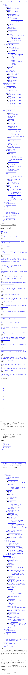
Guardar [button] (14, 672)
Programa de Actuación (13, 8)
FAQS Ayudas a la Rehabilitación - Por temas (17, 198)
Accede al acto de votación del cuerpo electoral (17, 20)
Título (2, 231)
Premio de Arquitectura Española (16, 536)
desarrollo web (4, 466)
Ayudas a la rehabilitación (14, 188)
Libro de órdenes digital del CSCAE (16, 570)
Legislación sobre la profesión (15, 561)
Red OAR (8, 185)
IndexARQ (10, 137)
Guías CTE (10, 163)
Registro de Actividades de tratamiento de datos (16, 463)
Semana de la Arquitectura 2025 (15, 547)
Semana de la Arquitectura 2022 (15, 551)
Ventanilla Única (6, 216)
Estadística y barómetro (11, 90)
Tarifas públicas (12, 152)
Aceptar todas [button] (4, 657)
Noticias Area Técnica (16, 38)
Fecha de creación (5, 232)
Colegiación (11, 119)
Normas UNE (11, 165)
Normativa (8, 160)
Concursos (10, 155)
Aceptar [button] (3, 666)
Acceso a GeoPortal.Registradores (14, 147)
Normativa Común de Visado (12, 543)
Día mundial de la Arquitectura (10, 92)
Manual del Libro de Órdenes (17, 572)
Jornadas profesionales (13, 183)
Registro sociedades (10, 219)
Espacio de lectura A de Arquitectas (19, 527)
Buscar (2, 223)
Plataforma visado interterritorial (12, 126)
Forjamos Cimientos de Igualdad (18, 526)
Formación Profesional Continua (13, 604)
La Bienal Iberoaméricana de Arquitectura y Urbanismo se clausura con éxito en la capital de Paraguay (14, 277)
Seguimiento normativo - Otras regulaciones (14, 169)
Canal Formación (12, 175)
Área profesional (7, 110)
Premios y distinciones (11, 71)
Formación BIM (12, 182)
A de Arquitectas (12, 57)
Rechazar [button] (9, 666)
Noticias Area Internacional (17, 36)
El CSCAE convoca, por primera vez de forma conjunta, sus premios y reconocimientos (13, 312)
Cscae (4, 443)
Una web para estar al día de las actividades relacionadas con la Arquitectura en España (14, 369)
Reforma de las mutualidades (11, 69)
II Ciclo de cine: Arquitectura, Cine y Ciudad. (10, 294)
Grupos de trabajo (12, 13)
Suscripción (13, 156)
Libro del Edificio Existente (14, 145)
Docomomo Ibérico (10, 211)
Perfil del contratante (13, 11)
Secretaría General (12, 30)
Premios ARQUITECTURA (14, 73)
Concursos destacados (16, 159)
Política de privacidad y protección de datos (11, 462)
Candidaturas (14, 18)
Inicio (4, 4)
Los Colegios (6, 84)
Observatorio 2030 (12, 51)
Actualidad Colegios (10, 109)
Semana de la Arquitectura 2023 (15, 550)
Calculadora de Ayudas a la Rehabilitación (14, 139)
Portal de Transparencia (8, 221)
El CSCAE (5, 5)
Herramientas (9, 122)
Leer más (24, 657)
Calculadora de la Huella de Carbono (16, 580)
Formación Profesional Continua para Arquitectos (17, 177)
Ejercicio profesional (10, 112)
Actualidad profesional (11, 200)
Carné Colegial (11, 113)
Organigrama (9, 23)
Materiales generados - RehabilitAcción (16, 192)
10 (3, 414)
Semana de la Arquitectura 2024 (15, 549)
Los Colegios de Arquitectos (9, 83)
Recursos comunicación (13, 43)
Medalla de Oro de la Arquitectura (13, 75)
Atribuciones (11, 120)
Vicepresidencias (12, 28)
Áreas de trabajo (9, 44)
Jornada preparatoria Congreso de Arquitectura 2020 (13, 333)
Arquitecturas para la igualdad (18, 524)
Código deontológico (13, 114)
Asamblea (10, 24)
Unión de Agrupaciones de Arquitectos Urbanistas (17, 55)
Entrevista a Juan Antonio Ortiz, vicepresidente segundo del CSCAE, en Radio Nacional (13, 283)
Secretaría (8, 10)
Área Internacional (12, 47)
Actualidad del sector (10, 203)
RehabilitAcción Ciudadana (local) (16, 619)
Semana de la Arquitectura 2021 (15, 553)
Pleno (9, 25)
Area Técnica (11, 67)
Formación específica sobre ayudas (16, 610)
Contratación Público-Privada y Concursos (11, 149)
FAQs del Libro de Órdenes (17, 134)
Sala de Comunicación (11, 33)
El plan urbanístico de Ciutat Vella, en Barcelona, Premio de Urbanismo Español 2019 (13, 266)
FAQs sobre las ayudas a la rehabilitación (17, 623)
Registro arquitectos (10, 218)
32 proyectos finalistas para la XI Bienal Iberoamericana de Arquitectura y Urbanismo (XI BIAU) (13, 317)
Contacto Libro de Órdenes (17, 136)
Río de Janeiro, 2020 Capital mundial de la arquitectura (13, 246)
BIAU (7, 208)
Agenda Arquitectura (10, 86)
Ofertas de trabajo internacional (15, 49)
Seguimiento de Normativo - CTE (15, 600)
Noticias (10, 34)
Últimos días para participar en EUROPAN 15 (11, 323)
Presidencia (8, 7)
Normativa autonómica (13, 162)
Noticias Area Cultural (16, 37)
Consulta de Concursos (16, 157)
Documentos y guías (13, 186)
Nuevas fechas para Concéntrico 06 (9, 236)
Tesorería (10, 31)
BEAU (7, 206)
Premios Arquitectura (11, 205)
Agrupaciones (11, 53)
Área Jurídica (11, 46)
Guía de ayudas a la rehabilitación (12, 124)
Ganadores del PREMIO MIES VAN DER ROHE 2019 (13, 364)
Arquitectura (6, 202)
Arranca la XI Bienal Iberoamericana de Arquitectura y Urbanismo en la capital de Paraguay (13, 289)
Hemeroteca (11, 41)
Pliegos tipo (11, 153)
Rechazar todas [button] (13, 657)
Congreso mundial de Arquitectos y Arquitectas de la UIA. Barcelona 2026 (12, 214)
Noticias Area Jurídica (16, 40)
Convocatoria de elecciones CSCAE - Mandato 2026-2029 (14, 16)
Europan (8, 209)
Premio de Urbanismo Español (15, 537)
